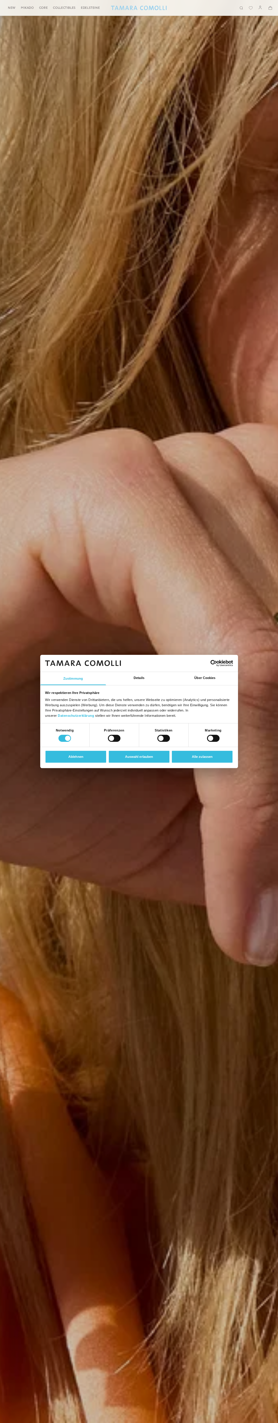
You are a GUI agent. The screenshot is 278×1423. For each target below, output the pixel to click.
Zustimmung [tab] (73, 678)
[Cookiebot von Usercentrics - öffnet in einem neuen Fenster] (213, 663)
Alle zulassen (202, 756)
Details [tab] (139, 678)
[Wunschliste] (251, 8)
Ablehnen (75, 756)
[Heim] (139, 8)
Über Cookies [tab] (204, 678)
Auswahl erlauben (139, 756)
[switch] (114, 738)
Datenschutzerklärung (76, 715)
